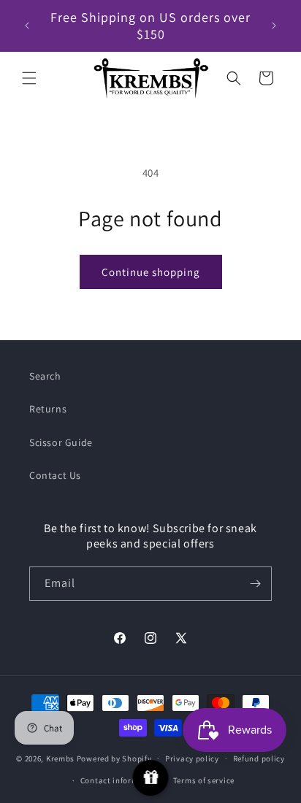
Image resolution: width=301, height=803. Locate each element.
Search (45, 376)
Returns (47, 408)
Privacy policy (192, 758)
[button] (29, 78)
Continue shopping (151, 272)
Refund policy (259, 758)
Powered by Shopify (114, 758)
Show (151, 778)
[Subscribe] (255, 583)
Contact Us (55, 475)
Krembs (60, 758)
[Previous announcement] (27, 25)
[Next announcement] (274, 25)
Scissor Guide (61, 442)
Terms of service (204, 780)
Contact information (119, 780)
